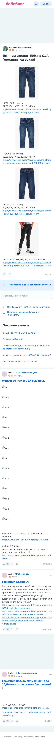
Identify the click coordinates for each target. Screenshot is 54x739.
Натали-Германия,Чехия (20, 47)
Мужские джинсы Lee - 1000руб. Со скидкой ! (27, 355)
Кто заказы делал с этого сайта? (20, 361)
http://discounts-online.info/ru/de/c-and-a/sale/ (25, 707)
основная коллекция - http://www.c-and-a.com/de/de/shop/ (26, 714)
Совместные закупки (27, 373)
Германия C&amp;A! (13, 339)
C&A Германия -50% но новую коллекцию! (29, 307)
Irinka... (11, 373)
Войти (46, 3)
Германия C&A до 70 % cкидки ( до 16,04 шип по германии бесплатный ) (27, 684)
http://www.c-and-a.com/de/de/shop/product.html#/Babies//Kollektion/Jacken (27, 606)
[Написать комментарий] (27, 295)
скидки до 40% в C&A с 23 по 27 (20, 333)
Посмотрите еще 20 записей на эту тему (29, 284)
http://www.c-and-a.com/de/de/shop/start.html (25, 539)
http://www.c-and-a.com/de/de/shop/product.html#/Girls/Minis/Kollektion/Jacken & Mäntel (27, 613)
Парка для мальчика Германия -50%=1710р (23, 313)
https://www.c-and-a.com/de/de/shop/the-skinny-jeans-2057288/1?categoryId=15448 (27, 111)
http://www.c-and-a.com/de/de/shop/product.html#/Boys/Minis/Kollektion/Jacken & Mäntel (27, 619)
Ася (10, 574)
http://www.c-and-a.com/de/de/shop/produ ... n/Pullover (27, 557)
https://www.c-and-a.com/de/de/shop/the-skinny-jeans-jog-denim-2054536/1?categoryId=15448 (27, 264)
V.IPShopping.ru (22, 574)
